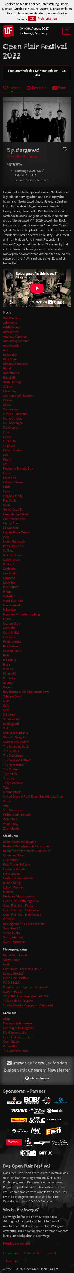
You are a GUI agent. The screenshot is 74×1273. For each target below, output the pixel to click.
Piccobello (10, 1046)
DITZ (6, 432)
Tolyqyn (8, 778)
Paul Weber (10, 646)
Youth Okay (10, 824)
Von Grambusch (13, 810)
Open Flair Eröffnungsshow (21, 901)
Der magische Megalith (18, 1028)
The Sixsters (11, 769)
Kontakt (53, 1253)
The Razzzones (13, 765)
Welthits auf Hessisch (17, 815)
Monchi (8, 892)
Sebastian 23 (11, 928)
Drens (7, 437)
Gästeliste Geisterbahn (18, 878)
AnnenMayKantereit (16, 341)
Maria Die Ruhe (13, 601)
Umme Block (12, 792)
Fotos (61, 88)
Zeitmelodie (11, 828)
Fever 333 (9, 478)
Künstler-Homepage (23, 156)
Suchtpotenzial (13, 937)
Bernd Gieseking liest (17, 955)
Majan (7, 591)
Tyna (6, 787)
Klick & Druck (11, 560)
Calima (7, 386)
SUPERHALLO (12, 992)
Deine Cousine (12, 418)
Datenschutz (32, 1253)
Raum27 (8, 683)
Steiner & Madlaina (15, 733)
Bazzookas (10, 355)
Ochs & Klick (11, 632)
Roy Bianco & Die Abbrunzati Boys (26, 692)
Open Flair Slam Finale (18, 905)
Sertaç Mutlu (11, 933)
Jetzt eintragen (39, 1078)
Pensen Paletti (12, 651)
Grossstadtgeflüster (16, 514)
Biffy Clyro (10, 359)
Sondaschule (11, 719)
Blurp (6, 1019)
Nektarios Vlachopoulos (19, 896)
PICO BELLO (11, 982)
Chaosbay (9, 391)
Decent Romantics (15, 414)
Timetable (38, 88)
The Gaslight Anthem (17, 760)
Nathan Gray (11, 623)
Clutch (7, 405)
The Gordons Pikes (15, 1051)
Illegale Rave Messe (16, 532)
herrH (6, 964)
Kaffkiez (8, 550)
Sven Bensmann (14, 942)
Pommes (9, 678)
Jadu (6, 537)
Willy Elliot (10, 819)
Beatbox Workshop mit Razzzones (26, 846)
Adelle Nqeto (12, 327)
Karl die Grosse (13, 555)
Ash (5, 350)
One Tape (9, 637)
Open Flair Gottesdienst (19, 1037)
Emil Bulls (9, 441)
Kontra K (8, 564)
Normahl (9, 628)
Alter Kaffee (11, 332)
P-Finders (9, 660)
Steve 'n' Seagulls (14, 737)
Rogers (7, 687)
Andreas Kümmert (15, 336)
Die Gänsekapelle (14, 1032)
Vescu (7, 801)
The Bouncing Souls (16, 746)
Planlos (8, 669)
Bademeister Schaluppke (19, 842)
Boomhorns (11, 373)
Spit (5, 728)
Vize (6, 806)
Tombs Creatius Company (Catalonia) (28, 1005)
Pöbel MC (9, 673)
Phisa (6, 664)
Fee (5, 464)
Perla (6, 655)
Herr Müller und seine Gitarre (22, 969)
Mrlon (7, 619)
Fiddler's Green (13, 482)
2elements (10, 323)
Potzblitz (9, 919)
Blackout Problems (15, 364)
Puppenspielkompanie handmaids (25, 987)
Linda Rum (10, 582)
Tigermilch (10, 774)
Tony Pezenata (13, 783)
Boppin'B (9, 377)
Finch (6, 487)
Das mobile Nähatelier (18, 1023)
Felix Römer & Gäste (16, 864)
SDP (6, 701)
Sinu (6, 710)
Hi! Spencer (10, 528)
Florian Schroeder (14, 869)
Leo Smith (10, 573)
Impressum (10, 1253)
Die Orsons (10, 427)
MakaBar (9, 596)
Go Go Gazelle (12, 509)
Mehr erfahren (47, 18)
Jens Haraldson (13, 546)
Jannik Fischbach (14, 541)
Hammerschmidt (14, 519)
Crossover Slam (13, 855)
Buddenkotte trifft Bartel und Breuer (27, 851)
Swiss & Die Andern (16, 742)
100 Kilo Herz (12, 318)
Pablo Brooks (12, 642)
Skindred (9, 714)
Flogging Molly (12, 496)
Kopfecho (9, 569)
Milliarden (9, 610)
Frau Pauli (9, 500)
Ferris (6, 473)
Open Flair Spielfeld (16, 978)
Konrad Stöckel (13, 973)
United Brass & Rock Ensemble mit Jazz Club (33, 796)
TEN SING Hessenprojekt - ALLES (25, 996)
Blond (7, 368)
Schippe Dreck (12, 696)
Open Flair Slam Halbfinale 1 (22, 910)
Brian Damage (12, 382)
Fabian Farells (12, 450)
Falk (5, 455)
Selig (6, 705)
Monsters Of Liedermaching (21, 614)
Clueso (7, 400)
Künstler (14, 88)
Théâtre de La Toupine (18, 1001)
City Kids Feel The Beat (18, 396)
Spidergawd (11, 724)
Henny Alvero (12, 523)
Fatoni (7, 459)
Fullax (7, 505)
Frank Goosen (12, 873)
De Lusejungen (13, 423)
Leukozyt (9, 578)
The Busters (11, 751)
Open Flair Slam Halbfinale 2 (22, 914)
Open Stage (11, 1041)
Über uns (12, 1261)
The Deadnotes (13, 755)
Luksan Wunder (13, 887)
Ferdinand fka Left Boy (18, 468)
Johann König (12, 883)
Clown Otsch (11, 960)
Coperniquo (11, 409)
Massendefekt (12, 605)
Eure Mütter (10, 860)
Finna (6, 491)
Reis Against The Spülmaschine (24, 924)
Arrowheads (11, 345)
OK (32, 18)
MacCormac (11, 587)
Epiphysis (9, 446)
